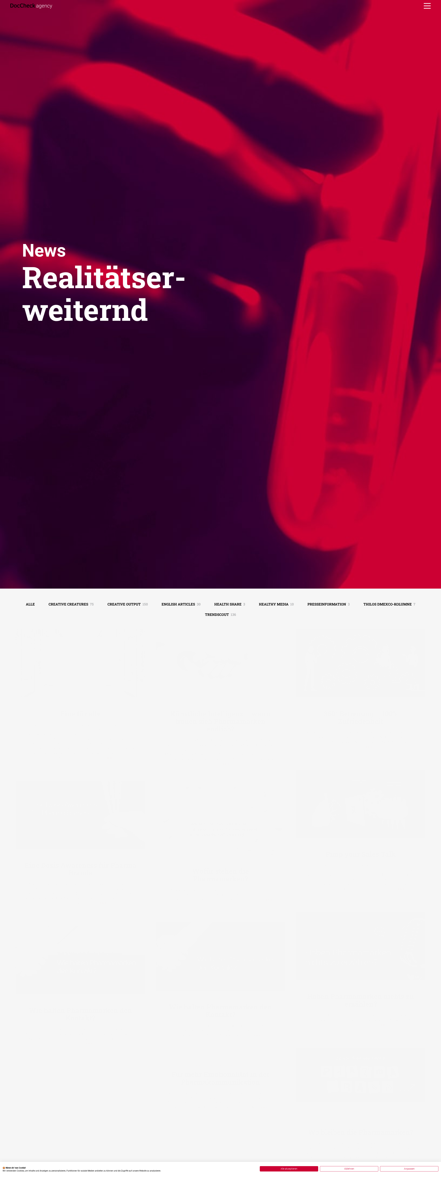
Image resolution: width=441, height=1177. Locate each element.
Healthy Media (276, 604)
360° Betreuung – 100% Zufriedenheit (361, 714)
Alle (30, 604)
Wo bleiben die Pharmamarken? (360, 1129)
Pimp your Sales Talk (360, 851)
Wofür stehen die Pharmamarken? (220, 872)
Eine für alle (80, 711)
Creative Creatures (71, 604)
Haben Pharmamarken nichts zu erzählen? (360, 997)
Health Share (229, 604)
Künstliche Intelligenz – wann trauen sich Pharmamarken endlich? (220, 718)
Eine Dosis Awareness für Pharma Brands (80, 866)
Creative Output (127, 604)
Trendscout (220, 614)
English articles (181, 604)
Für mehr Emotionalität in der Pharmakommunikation (220, 1075)
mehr (108, 755)
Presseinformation (328, 604)
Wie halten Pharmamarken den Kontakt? (220, 1008)
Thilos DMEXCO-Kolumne (389, 604)
